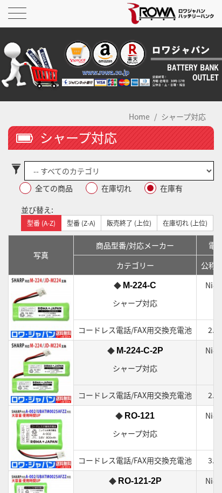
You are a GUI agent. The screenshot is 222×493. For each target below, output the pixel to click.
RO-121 (139, 415)
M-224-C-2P (139, 350)
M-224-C (139, 285)
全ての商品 (54, 188)
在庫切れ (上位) (185, 222)
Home (139, 116)
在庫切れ (116, 188)
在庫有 (171, 188)
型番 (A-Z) (41, 222)
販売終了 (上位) (129, 222)
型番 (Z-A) (81, 222)
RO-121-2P (140, 480)
